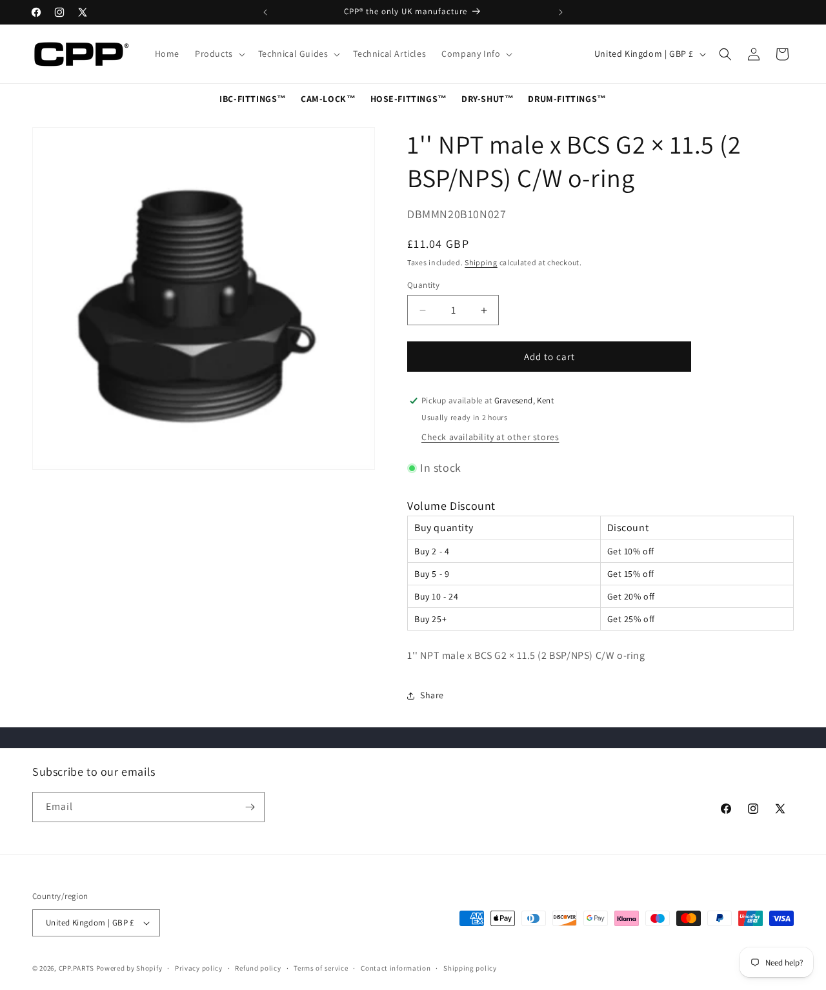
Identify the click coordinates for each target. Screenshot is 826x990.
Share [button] (432, 695)
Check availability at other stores (490, 437)
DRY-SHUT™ (487, 99)
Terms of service (321, 968)
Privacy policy (199, 968)
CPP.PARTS (76, 968)
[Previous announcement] (265, 12)
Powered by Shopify (129, 968)
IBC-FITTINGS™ (253, 99)
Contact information (395, 968)
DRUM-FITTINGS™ (567, 99)
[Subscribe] (250, 807)
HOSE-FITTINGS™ (408, 99)
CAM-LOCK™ (328, 99)
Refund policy (258, 968)
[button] (218, 53)
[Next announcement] (561, 12)
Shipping (481, 262)
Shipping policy (470, 968)
